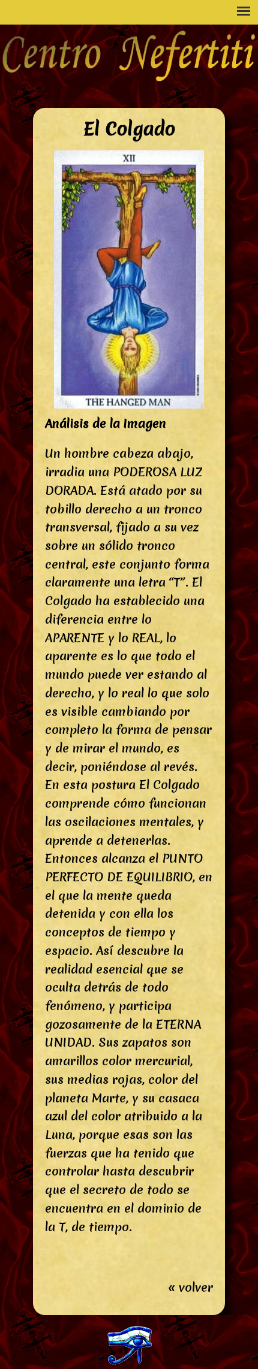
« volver (190, 1287)
